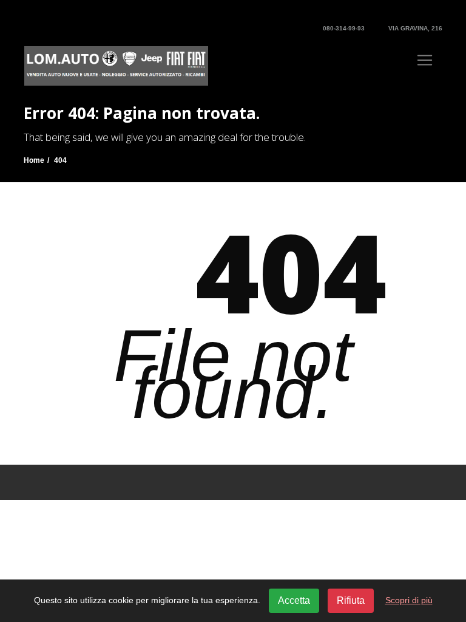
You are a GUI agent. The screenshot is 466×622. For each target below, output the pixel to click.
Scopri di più (409, 600)
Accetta (294, 600)
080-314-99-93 (343, 28)
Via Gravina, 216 (414, 28)
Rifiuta (351, 600)
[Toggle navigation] (425, 60)
